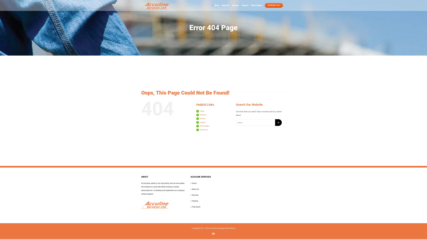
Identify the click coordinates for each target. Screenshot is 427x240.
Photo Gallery (204, 126)
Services (203, 118)
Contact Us (204, 130)
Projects (203, 122)
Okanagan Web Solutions (226, 228)
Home (202, 111)
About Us (203, 115)
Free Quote (196, 207)
